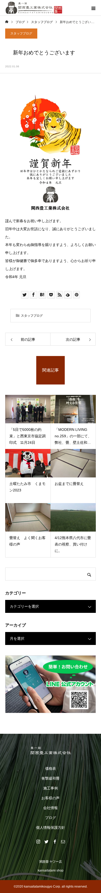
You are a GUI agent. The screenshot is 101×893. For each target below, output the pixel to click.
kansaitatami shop (50, 870)
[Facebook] (54, 841)
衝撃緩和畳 (50, 778)
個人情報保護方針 (50, 827)
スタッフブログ (21, 33)
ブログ (50, 818)
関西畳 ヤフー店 (50, 861)
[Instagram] (38, 841)
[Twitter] (46, 841)
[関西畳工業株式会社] (50, 750)
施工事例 (50, 788)
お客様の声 (50, 798)
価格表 (50, 768)
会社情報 (50, 808)
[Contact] (63, 841)
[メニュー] (93, 8)
